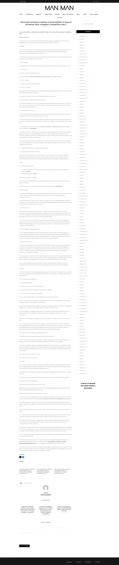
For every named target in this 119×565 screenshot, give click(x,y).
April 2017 (82, 361)
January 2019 (82, 299)
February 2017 (83, 367)
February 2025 (83, 83)
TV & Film (59, 17)
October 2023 (83, 130)
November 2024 (83, 92)
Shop (20, 14)
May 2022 (82, 181)
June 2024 (82, 107)
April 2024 (82, 113)
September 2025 (83, 62)
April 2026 (82, 47)
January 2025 (82, 86)
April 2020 (82, 255)
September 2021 (83, 204)
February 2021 (83, 225)
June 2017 (82, 355)
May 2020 (82, 252)
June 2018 (82, 320)
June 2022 (82, 178)
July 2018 (82, 317)
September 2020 (83, 240)
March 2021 (82, 222)
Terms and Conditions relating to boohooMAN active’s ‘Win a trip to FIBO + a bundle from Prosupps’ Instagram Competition (27, 509)
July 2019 (82, 281)
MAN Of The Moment (68, 14)
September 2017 (83, 347)
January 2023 (83, 157)
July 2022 (82, 175)
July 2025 (82, 68)
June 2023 (82, 142)
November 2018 (83, 305)
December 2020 (83, 231)
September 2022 (83, 169)
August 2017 (82, 349)
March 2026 (82, 50)
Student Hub (29, 14)
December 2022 (83, 160)
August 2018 (82, 314)
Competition (48, 14)
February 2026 (83, 53)
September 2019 (83, 275)
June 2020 (82, 249)
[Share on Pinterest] (32, 483)
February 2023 (83, 154)
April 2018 (82, 326)
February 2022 (83, 190)
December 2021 (83, 196)
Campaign (38, 14)
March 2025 (82, 80)
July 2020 (82, 246)
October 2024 (83, 95)
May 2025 (82, 74)
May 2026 (82, 45)
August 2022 (82, 172)
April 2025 (82, 77)
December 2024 (83, 89)
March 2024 (82, 116)
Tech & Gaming (94, 14)
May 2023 (82, 145)
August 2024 (82, 101)
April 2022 (82, 184)
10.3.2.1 (20, 388)
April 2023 (82, 148)
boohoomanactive (45, 76)
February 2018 (83, 332)
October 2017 (83, 344)
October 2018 (83, 308)
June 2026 (82, 42)
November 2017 (83, 341)
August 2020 (82, 243)
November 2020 (83, 234)
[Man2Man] (59, 8)
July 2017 (81, 352)
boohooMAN (46, 495)
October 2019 (83, 273)
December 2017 (83, 338)
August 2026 (82, 36)
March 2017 (82, 364)
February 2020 (83, 261)
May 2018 (82, 323)
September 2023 (83, 133)
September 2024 (83, 98)
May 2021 (82, 216)
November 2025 (83, 56)
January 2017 (82, 370)
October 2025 (83, 59)
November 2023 (83, 127)
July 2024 (82, 104)
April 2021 (82, 219)
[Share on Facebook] (25, 483)
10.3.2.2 (21, 393)
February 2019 (83, 296)
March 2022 (82, 187)
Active (85, 14)
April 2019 (82, 290)
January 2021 (82, 228)
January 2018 (82, 335)
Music (78, 14)
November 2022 (83, 163)
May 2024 (82, 110)
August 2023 (82, 136)
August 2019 (82, 278)
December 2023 (83, 125)
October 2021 (83, 201)
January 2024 (83, 122)
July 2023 (82, 139)
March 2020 (82, 258)
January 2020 (83, 264)
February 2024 (83, 119)
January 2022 (82, 193)
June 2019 (82, 284)
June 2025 (82, 71)
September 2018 (83, 311)
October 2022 (83, 166)
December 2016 (83, 373)
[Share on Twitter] (27, 483)
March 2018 (82, 329)
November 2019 (83, 270)
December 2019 (83, 267)
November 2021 (83, 198)
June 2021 (82, 213)
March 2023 (82, 151)
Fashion (57, 14)
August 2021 (82, 207)
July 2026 (82, 39)
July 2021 (81, 210)
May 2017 (82, 358)
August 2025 (82, 65)
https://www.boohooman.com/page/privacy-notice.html (56, 398)
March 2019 (82, 293)
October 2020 (83, 237)
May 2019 (82, 287)
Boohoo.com (23, 42)
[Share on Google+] (29, 483)
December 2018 (83, 302)
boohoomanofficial (35, 76)
